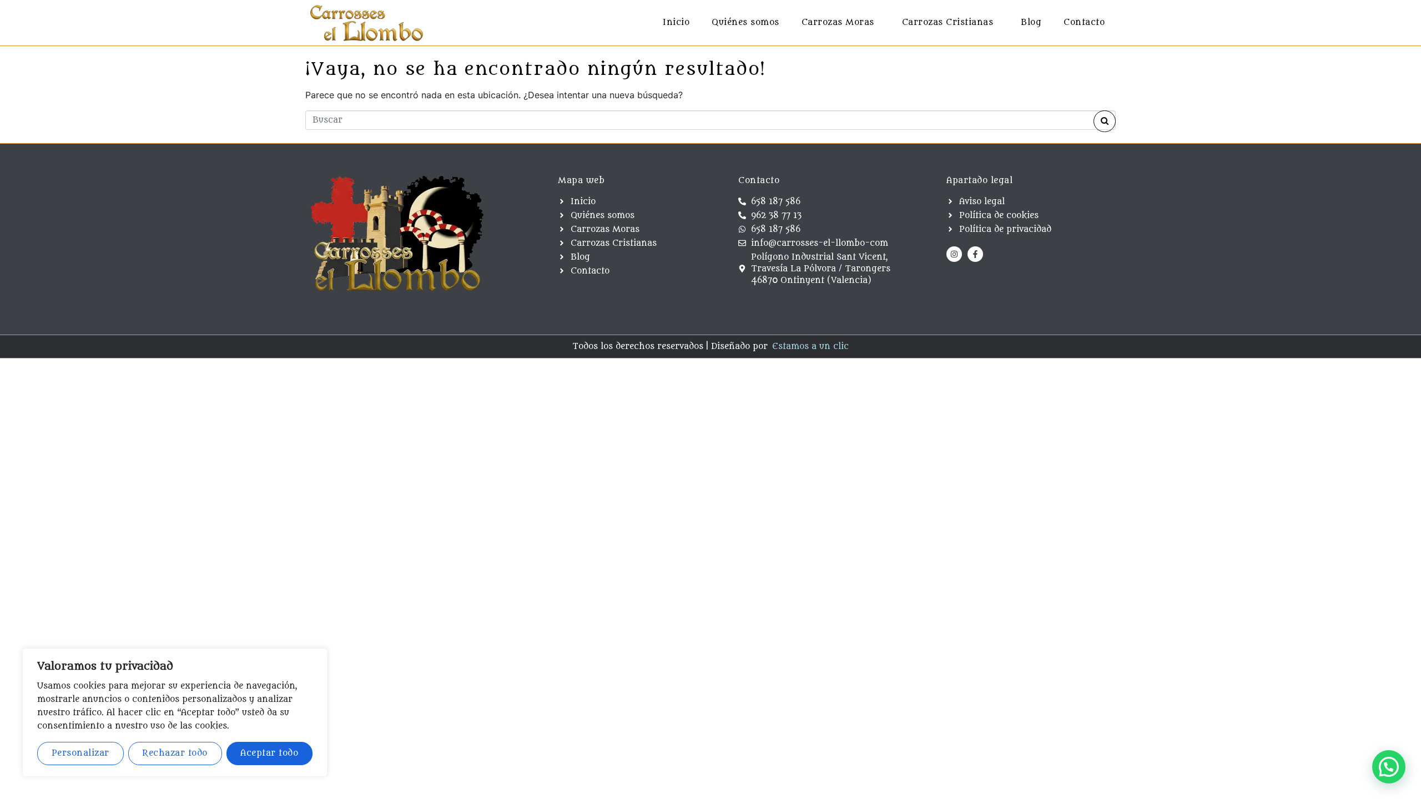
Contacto (1084, 22)
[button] (1388, 766)
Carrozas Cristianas (948, 22)
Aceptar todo (269, 753)
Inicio (676, 22)
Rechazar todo (175, 753)
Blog (1031, 22)
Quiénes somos (745, 22)
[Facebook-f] (975, 254)
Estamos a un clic (810, 346)
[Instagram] (954, 254)
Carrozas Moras (838, 22)
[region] (174, 712)
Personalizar (80, 753)
